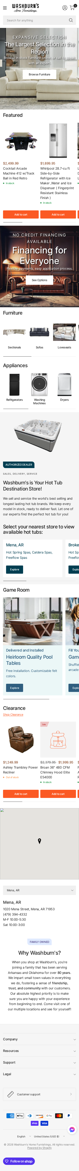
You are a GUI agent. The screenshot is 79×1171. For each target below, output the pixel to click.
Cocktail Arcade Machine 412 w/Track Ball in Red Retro (18, 173)
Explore (14, 569)
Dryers (64, 399)
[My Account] (64, 7)
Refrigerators (14, 399)
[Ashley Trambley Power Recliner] (21, 740)
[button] (72, 1130)
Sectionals (14, 347)
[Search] (71, 20)
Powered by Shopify (39, 1147)
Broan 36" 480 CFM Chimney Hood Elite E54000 (55, 772)
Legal (7, 1074)
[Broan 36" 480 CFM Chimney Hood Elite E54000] (58, 740)
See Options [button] (39, 280)
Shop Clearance (13, 714)
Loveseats (64, 347)
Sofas (39, 347)
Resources (11, 1051)
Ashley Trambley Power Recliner (20, 769)
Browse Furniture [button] (39, 74)
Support (9, 1062)
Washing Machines (39, 401)
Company (10, 1039)
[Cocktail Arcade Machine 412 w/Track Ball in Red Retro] (21, 141)
